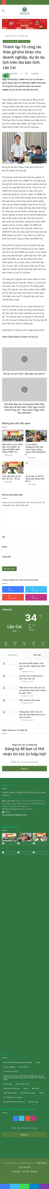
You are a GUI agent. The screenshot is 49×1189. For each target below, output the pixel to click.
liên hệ (25, 1088)
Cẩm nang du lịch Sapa (29, 700)
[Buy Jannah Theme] (24, 24)
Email (4, 547)
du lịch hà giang (9, 1067)
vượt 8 (41, 1093)
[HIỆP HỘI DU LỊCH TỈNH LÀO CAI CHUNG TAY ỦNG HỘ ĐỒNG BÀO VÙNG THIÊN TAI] (13, 436)
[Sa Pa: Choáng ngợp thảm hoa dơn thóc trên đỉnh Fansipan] (9, 855)
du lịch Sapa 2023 (22, 1084)
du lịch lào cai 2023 (10, 1071)
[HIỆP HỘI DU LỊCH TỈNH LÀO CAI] (24, 10)
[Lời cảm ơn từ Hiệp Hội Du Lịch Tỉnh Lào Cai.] (10, 679)
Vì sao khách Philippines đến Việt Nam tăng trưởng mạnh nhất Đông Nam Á (36, 449)
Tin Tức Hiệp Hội (21, 36)
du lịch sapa (7, 1084)
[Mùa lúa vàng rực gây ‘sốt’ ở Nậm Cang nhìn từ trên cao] (40, 846)
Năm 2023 (35, 1088)
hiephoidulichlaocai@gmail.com (14, 815)
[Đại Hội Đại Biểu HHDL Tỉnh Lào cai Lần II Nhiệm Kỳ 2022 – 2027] (10, 667)
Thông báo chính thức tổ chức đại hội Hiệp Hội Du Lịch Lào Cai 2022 (32, 715)
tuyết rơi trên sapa (10, 1093)
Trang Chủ (8, 36)
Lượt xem (12, 655)
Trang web (6, 557)
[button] (6, 75)
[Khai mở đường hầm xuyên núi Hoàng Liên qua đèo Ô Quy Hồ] (24, 846)
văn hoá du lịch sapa (27, 1093)
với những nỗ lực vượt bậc (12, 1097)
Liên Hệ (25, 1171)
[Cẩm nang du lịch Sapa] (10, 704)
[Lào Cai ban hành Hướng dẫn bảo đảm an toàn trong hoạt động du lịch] (24, 949)
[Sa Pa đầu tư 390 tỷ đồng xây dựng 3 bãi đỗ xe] (36, 468)
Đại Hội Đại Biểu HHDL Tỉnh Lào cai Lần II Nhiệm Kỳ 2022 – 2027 (32, 666)
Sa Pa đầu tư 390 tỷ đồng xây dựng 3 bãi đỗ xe (35, 478)
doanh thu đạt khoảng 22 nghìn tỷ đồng (17, 1062)
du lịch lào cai (24, 1067)
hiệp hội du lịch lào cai (11, 1088)
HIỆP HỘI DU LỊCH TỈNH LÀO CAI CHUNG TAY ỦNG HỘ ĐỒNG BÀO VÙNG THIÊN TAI (12, 448)
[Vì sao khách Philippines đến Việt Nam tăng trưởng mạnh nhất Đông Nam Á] (36, 436)
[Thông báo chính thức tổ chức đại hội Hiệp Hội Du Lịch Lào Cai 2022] (10, 715)
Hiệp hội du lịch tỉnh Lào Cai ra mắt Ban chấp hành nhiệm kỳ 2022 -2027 (32, 690)
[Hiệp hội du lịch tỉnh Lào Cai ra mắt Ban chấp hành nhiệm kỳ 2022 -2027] (10, 691)
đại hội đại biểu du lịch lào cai (14, 1102)
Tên (3, 537)
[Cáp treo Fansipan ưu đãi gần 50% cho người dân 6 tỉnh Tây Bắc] (40, 855)
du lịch (38, 1062)
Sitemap (33, 1171)
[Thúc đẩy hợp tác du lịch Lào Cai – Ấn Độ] (13, 468)
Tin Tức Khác (24, 41)
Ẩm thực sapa (33, 1102)
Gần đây (37, 655)
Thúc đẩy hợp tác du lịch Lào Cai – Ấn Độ (11, 477)
